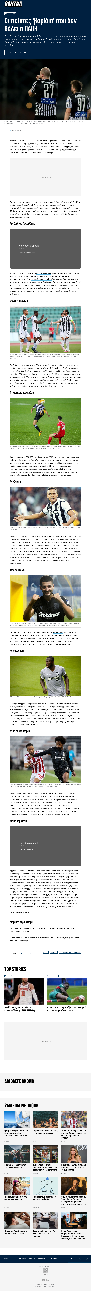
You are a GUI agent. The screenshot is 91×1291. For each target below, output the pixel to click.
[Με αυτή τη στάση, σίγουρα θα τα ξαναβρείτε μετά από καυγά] (17, 1220)
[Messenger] (25, 52)
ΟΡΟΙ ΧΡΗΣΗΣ (9, 1259)
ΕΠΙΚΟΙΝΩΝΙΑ (54, 1259)
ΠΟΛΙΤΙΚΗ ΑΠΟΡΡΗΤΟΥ (37, 1259)
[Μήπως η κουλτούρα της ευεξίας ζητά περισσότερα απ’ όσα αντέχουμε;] (45, 1220)
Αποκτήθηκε (58, 632)
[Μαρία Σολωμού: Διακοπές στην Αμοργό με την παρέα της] (17, 1186)
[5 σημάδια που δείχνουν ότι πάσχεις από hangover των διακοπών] (45, 1119)
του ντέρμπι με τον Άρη (41, 279)
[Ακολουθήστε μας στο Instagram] (87, 1258)
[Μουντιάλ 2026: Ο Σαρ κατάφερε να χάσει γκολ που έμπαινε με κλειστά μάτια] (67, 991)
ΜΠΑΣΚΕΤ (8, 976)
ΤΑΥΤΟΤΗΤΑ (22, 1259)
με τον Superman (43, 273)
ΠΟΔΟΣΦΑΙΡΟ (52, 976)
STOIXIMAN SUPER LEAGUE (70, 952)
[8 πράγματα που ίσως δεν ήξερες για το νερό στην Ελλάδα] (45, 1186)
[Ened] (45, 1280)
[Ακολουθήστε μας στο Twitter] (79, 1258)
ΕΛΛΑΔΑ (54, 952)
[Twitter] (20, 52)
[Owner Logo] (45, 1271)
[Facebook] (16, 52)
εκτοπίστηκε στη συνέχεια (58, 542)
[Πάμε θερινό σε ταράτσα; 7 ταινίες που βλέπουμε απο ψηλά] (17, 1154)
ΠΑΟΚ (31, 140)
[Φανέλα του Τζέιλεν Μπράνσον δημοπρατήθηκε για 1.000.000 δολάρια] (24, 991)
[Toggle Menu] (87, 4)
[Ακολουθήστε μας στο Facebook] (72, 1258)
